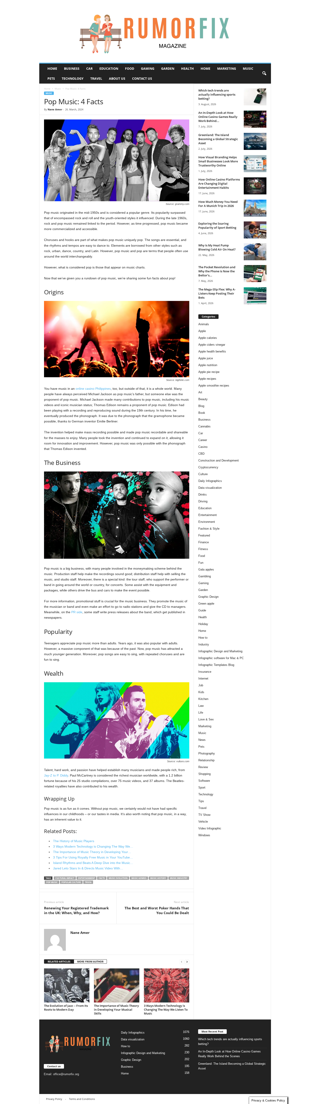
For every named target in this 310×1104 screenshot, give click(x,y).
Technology (73, 78)
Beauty (203, 399)
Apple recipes (207, 378)
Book (201, 412)
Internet (203, 678)
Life (200, 712)
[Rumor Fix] (155, 31)
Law (201, 705)
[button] (264, 74)
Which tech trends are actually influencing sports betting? (216, 94)
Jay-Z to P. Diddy (56, 775)
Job (200, 685)
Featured (204, 535)
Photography (206, 753)
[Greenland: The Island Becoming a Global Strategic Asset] (255, 141)
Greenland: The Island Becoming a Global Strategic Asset (218, 139)
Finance (203, 542)
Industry (203, 644)
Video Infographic (209, 828)
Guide (202, 610)
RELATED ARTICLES (59, 961)
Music (248, 68)
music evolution (118, 878)
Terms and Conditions (82, 1099)
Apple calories (207, 338)
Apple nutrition (207, 365)
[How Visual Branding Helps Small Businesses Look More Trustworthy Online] (255, 163)
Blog (201, 406)
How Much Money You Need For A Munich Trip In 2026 (218, 204)
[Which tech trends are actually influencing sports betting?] (255, 96)
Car (89, 68)
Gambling (204, 576)
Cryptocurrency (208, 467)
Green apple (206, 603)
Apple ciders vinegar (211, 344)
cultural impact (64, 878)
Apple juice (205, 358)
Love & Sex (206, 719)
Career (202, 440)
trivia (88, 882)
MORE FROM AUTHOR (90, 961)
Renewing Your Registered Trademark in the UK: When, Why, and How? (76, 910)
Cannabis (204, 426)
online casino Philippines (93, 388)
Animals (203, 324)
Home (52, 68)
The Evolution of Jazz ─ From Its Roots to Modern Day (66, 1008)
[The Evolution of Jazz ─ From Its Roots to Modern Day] (66, 985)
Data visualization (210, 487)
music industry (178, 878)
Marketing (226, 68)
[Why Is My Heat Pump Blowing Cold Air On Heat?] (255, 251)
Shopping (204, 774)
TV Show (204, 814)
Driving (202, 501)
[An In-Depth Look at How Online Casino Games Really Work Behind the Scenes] (255, 119)
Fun (200, 562)
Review (203, 767)
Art (200, 392)
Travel (96, 78)
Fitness (203, 549)
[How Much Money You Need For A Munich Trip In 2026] (255, 208)
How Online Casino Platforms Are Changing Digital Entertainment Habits (219, 183)
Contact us (142, 78)
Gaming (147, 68)
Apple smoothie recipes (213, 385)
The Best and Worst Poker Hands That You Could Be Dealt (157, 910)
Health (187, 68)
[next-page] (187, 961)
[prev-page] (181, 961)
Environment (206, 521)
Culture (203, 474)
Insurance (204, 671)
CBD (201, 453)
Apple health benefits (212, 351)
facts (102, 878)
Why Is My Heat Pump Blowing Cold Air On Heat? (217, 247)
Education (108, 68)
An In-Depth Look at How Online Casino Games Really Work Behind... (217, 117)
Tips (201, 801)
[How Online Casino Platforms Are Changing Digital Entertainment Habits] (255, 185)
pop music (52, 882)
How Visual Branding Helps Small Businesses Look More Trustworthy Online (218, 161)
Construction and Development (218, 460)
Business (71, 68)
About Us (117, 78)
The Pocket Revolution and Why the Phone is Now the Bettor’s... (216, 271)
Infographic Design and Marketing (220, 651)
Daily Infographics (210, 481)
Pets (51, 78)
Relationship (206, 760)
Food (129, 68)
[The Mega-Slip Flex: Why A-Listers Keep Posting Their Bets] (255, 295)
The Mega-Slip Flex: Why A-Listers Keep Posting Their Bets (217, 293)
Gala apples (206, 569)
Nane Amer (55, 109)
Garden (167, 68)
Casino (202, 447)
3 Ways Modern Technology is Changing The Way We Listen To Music (166, 1009)
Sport (201, 787)
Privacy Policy (54, 1099)
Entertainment (207, 515)
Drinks (202, 494)
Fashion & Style (208, 528)
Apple (202, 331)
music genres (138, 878)
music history (158, 878)
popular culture (71, 882)
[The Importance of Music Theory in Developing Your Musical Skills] (116, 985)
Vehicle (203, 821)
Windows (204, 835)
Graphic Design (208, 596)
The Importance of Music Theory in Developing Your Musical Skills (116, 1009)
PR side (76, 612)
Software (204, 780)
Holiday (203, 624)
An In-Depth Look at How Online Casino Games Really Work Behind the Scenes (229, 1054)
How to (202, 637)
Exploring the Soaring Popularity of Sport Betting (217, 225)
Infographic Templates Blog (216, 665)
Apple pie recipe (208, 372)
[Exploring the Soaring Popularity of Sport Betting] (255, 229)
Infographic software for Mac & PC (221, 658)
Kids (201, 692)
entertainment (86, 878)
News (202, 740)
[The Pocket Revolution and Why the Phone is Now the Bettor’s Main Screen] (255, 273)
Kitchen (203, 699)
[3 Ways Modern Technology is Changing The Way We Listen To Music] (166, 985)
